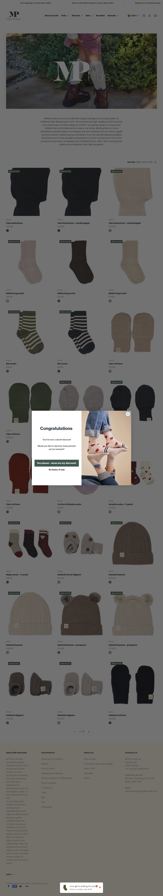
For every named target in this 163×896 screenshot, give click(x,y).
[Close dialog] (128, 414)
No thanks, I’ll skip (57, 469)
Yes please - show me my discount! (56, 463)
